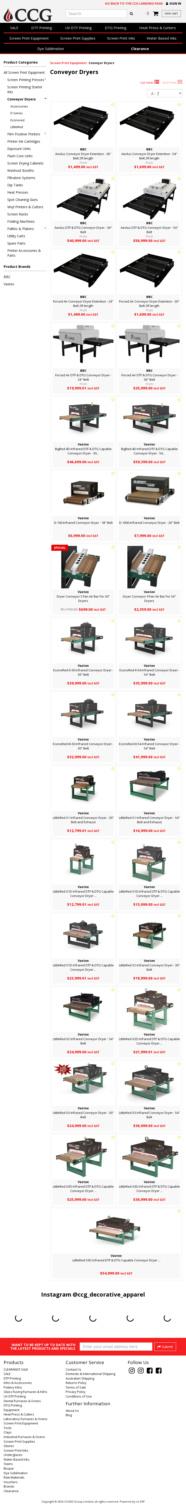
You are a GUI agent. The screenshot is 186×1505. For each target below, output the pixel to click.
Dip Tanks (15, 185)
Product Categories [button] (21, 62)
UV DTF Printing (78, 27)
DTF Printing (41, 27)
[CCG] (31, 15)
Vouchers (11, 1482)
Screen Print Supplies (77, 38)
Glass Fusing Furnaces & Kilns (25, 1392)
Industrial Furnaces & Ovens (24, 1437)
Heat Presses (17, 192)
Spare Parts (16, 243)
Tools (8, 1428)
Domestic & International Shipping (90, 1374)
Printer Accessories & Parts (24, 253)
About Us (72, 1410)
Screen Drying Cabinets (25, 163)
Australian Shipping (80, 1378)
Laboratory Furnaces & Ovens (25, 1419)
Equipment (11, 1410)
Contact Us (73, 1369)
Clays (8, 1432)
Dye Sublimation (50, 48)
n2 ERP (140, 1501)
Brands (9, 1486)
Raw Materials (14, 1477)
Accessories (19, 106)
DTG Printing (115, 27)
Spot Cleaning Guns (22, 199)
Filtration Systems (21, 177)
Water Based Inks (162, 38)
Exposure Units (19, 148)
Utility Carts (16, 236)
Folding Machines (21, 221)
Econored (17, 120)
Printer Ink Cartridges (23, 141)
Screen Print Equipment (29, 38)
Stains (8, 1464)
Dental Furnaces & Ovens (22, 1401)
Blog (69, 1415)
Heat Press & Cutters (157, 27)
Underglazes (13, 1455)
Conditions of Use (79, 1396)
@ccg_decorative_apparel (109, 1294)
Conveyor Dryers (21, 99)
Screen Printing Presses (25, 79)
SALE (14, 27)
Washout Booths (20, 170)
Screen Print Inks (121, 38)
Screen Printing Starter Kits (24, 89)
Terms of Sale (76, 1387)
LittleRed (16, 127)
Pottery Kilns (13, 1387)
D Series (16, 113)
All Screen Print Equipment (24, 72)
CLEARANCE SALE (16, 1369)
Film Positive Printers (23, 134)
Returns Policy (76, 1383)
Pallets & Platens (20, 228)
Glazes (9, 1446)
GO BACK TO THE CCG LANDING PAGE (134, 3)
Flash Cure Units (20, 156)
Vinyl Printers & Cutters (25, 207)
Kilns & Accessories (18, 1383)
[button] (173, 3)
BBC (7, 276)
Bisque (9, 1468)
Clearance (140, 48)
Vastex (9, 284)
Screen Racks (17, 214)
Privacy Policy (75, 1392)
